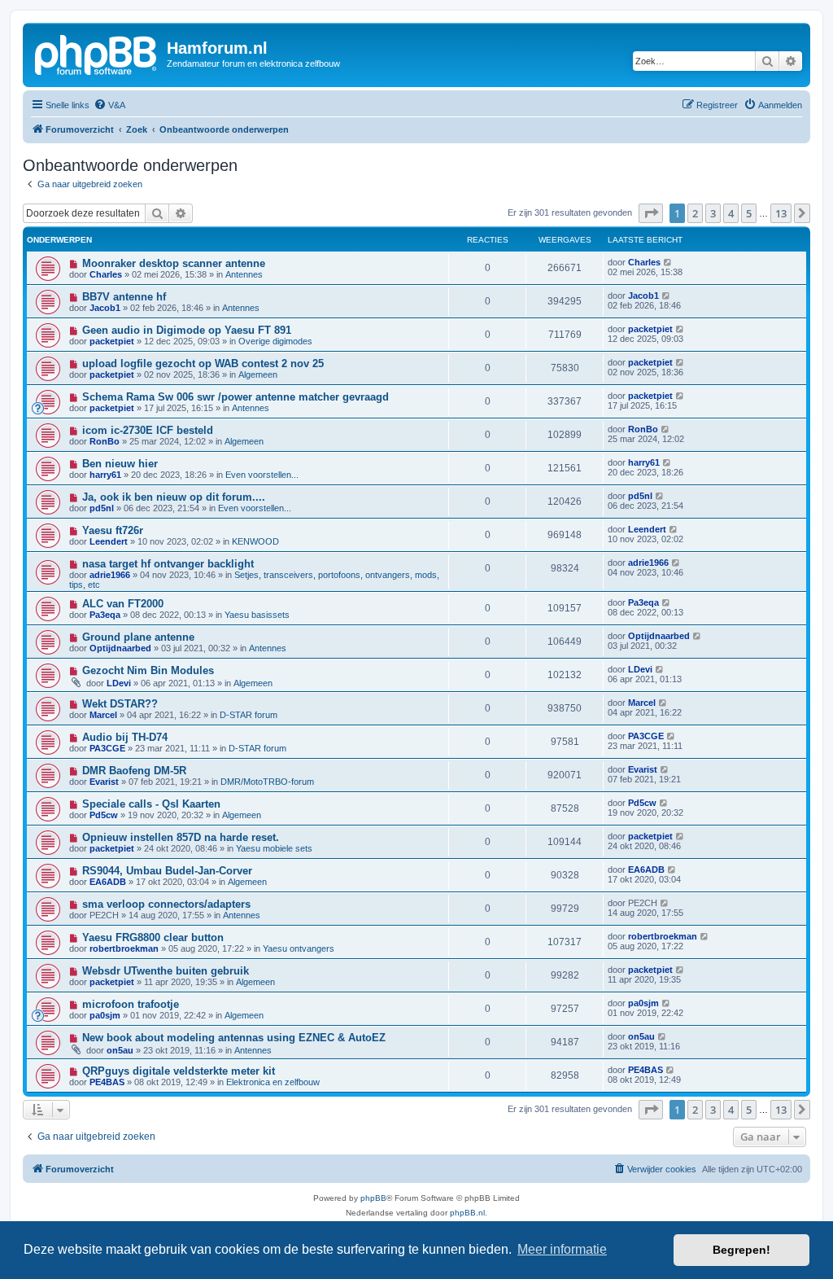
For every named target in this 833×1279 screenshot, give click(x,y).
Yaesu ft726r (112, 530)
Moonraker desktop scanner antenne (173, 263)
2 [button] (695, 213)
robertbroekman (124, 948)
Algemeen (257, 374)
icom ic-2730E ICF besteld (147, 430)
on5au (120, 1050)
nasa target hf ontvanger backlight (168, 564)
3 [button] (713, 213)
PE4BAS (106, 1082)
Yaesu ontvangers (298, 948)
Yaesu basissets (257, 615)
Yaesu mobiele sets (274, 848)
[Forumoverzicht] (97, 53)
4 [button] (731, 213)
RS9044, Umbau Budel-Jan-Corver (167, 871)
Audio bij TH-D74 (125, 737)
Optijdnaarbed (120, 648)
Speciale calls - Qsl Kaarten (151, 804)
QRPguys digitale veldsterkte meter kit (178, 1071)
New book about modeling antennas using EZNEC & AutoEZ (234, 1038)
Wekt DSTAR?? (120, 704)
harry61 (105, 475)
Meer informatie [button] (562, 1249)
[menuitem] (109, 105)
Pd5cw (103, 815)
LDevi (119, 683)
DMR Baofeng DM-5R (134, 770)
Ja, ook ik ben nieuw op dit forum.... (173, 497)
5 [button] (749, 213)
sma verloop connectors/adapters (166, 904)
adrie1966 (109, 575)
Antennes (244, 274)
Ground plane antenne (138, 637)
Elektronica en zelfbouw (273, 1082)
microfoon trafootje (130, 1004)
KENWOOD (255, 541)
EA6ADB (107, 882)
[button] (651, 213)
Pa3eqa (104, 615)
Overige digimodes (275, 341)
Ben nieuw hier (120, 464)
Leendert (108, 541)
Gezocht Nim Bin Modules (148, 670)
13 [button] (781, 213)
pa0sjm (104, 1015)
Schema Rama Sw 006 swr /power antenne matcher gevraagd (235, 397)
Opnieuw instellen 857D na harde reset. (180, 837)
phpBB (373, 1198)
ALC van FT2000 (123, 604)
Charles (105, 274)
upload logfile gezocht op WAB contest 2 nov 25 (203, 363)
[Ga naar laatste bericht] (668, 262)
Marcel (103, 715)
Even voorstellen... (262, 475)
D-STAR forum (248, 715)
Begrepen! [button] (741, 1249)
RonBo (104, 441)
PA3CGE (107, 748)
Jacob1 (104, 308)
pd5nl (101, 508)
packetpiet (111, 341)
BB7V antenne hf (124, 297)
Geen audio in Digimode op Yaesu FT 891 (186, 330)
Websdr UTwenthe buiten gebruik (165, 971)
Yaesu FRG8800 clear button (153, 937)
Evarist (104, 781)
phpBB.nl (467, 1212)
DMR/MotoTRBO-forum (267, 781)
